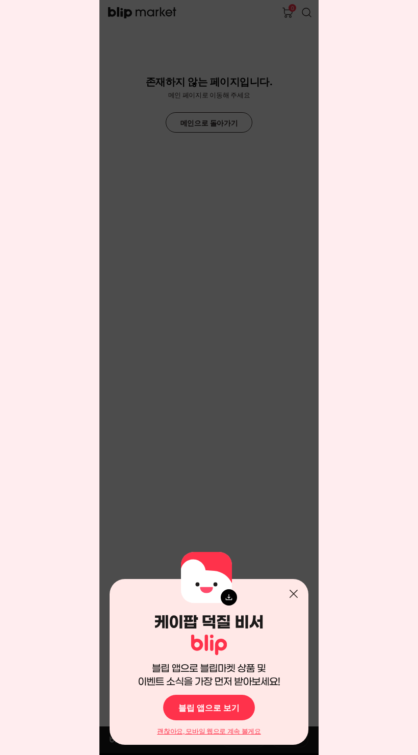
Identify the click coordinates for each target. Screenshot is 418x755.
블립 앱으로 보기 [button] (209, 707)
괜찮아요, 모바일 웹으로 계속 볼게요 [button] (209, 731)
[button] (293, 593)
